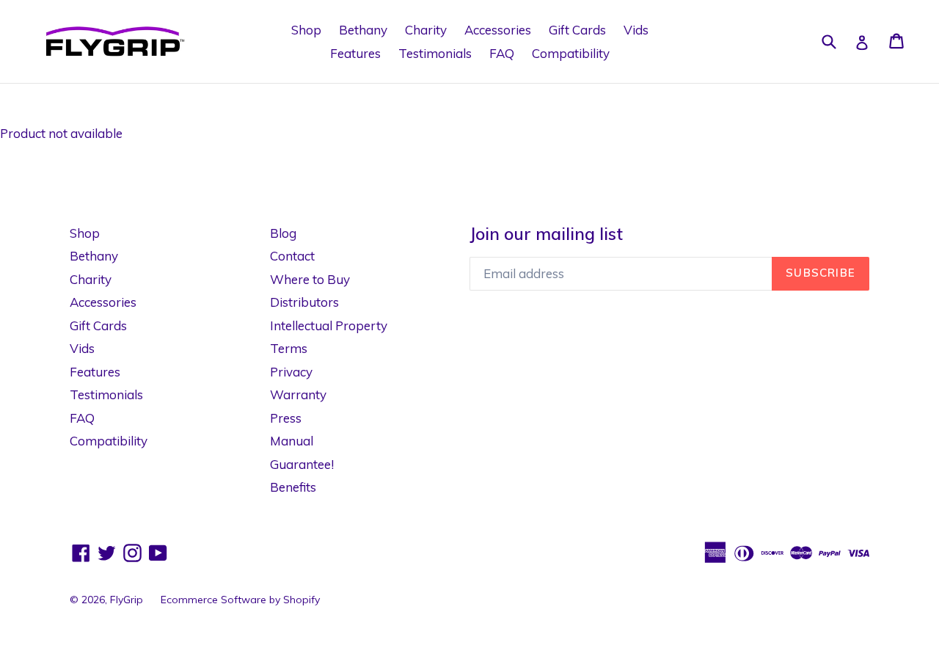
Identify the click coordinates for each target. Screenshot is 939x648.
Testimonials (435, 53)
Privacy (291, 371)
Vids (636, 29)
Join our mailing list (546, 234)
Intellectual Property (328, 325)
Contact (292, 255)
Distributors (304, 302)
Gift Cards (577, 29)
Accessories (497, 29)
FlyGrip (126, 599)
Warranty (298, 394)
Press (286, 418)
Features (355, 53)
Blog (283, 233)
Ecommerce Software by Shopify (240, 599)
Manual (291, 440)
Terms (288, 348)
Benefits (293, 487)
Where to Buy (310, 279)
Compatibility (571, 53)
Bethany (363, 29)
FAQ (501, 53)
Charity (426, 29)
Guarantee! (302, 464)
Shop (306, 29)
